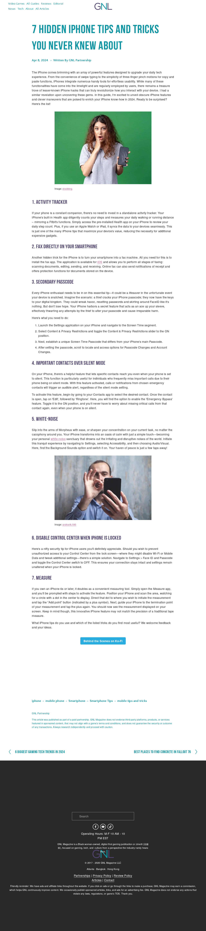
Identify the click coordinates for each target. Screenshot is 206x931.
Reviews (46, 3)
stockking (67, 188)
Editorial (58, 3)
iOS (99, 262)
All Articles (42, 8)
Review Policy (123, 875)
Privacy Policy (102, 875)
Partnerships (82, 875)
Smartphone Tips (101, 701)
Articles (97, 880)
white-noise (58, 439)
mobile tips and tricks (132, 701)
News (11, 8)
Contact (109, 880)
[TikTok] (110, 827)
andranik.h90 (69, 524)
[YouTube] (103, 827)
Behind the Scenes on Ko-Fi (103, 641)
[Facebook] (95, 827)
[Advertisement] (103, 672)
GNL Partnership (80, 60)
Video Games (16, 3)
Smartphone (77, 701)
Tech (21, 8)
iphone (36, 701)
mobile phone (55, 701)
